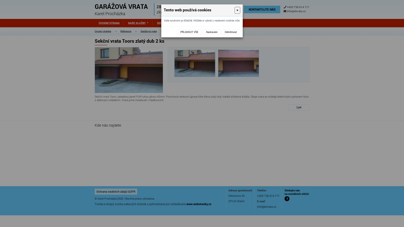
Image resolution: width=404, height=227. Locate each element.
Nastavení (211, 32)
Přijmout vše (189, 32)
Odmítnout (231, 32)
